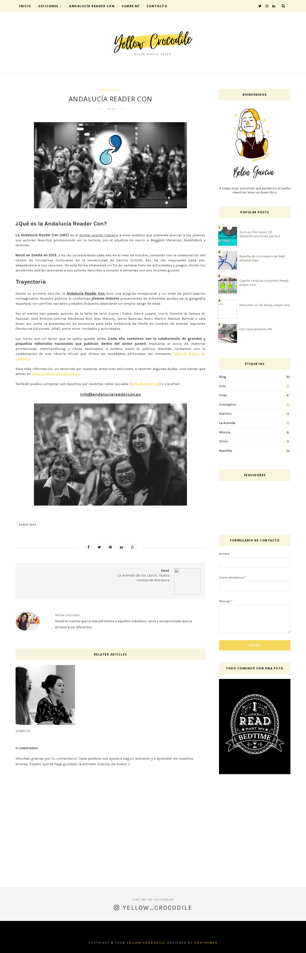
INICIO (25, 6)
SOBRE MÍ (130, 6)
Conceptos (227, 404)
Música (224, 432)
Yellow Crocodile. (146, 942)
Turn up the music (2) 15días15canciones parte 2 (259, 234)
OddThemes (206, 942)
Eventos (225, 414)
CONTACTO (157, 6)
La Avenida (227, 423)
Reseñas (225, 451)
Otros (223, 441)
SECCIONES (48, 6)
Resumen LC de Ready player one (264, 305)
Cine (222, 386)
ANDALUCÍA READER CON (92, 6)
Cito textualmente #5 (255, 329)
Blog (222, 377)
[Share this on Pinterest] (110, 547)
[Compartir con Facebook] (88, 547)
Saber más (110, 90)
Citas (223, 395)
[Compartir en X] (99, 547)
